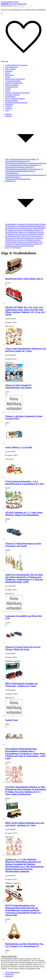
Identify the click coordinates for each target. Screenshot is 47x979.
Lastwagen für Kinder (20, 230)
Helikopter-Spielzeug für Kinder (21, 232)
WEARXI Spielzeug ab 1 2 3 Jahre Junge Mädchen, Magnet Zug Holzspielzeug (24, 513)
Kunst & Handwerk (25, 159)
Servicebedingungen (12, 972)
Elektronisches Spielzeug (22, 165)
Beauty (7, 73)
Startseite (8, 114)
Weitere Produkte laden (9, 956)
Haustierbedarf (10, 97)
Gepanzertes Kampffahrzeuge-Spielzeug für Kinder (23, 241)
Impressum (9, 976)
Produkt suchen (6, 6)
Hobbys (19, 175)
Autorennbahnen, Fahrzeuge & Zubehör (19, 224)
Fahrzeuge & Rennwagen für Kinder (25, 228)
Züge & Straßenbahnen (20, 226)
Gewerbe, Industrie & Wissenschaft (17, 93)
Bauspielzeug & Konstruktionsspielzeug (17, 162)
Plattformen (9, 104)
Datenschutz (9, 974)
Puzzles (18, 171)
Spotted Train (11, 720)
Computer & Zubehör (12, 81)
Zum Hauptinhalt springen (10, 2)
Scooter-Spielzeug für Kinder (22, 234)
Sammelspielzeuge (24, 179)
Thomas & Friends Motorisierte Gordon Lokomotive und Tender (23, 544)
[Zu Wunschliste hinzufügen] (6, 285)
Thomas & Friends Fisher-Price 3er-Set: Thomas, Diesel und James (23, 648)
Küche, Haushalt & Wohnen (15, 98)
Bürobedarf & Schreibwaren (15, 79)
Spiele (33, 165)
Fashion (8, 89)
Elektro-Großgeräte (12, 85)
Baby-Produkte (10, 69)
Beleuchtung (9, 75)
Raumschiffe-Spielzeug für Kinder (22, 246)
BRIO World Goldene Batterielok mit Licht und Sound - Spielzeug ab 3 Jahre (24, 824)
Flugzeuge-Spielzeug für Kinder (21, 240)
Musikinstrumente (17, 169)
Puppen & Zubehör (28, 163)
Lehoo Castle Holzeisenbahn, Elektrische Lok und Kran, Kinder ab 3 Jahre (25, 349)
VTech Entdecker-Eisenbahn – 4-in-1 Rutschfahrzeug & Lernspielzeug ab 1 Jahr (24, 482)
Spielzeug (8, 108)
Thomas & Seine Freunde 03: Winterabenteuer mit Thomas (18, 386)
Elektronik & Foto (11, 87)
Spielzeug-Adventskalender (11, 174)
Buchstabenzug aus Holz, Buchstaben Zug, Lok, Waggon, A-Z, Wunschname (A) (24, 945)
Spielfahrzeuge (27, 175)
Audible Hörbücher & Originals (16, 65)
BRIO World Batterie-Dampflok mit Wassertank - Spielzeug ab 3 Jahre (21, 684)
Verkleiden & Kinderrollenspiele (12, 178)
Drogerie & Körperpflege (14, 83)
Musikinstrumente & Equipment (16, 102)
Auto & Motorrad (11, 67)
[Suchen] (2, 14)
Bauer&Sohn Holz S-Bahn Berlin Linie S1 (24, 279)
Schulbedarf (25, 171)
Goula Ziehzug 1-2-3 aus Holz (18, 447)
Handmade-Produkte (12, 95)
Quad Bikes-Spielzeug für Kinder (24, 236)
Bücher (7, 77)
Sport (7, 110)
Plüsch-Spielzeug (29, 169)
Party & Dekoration (12, 159)
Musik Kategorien (11, 100)
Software (8, 106)
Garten (7, 91)
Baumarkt (8, 71)
